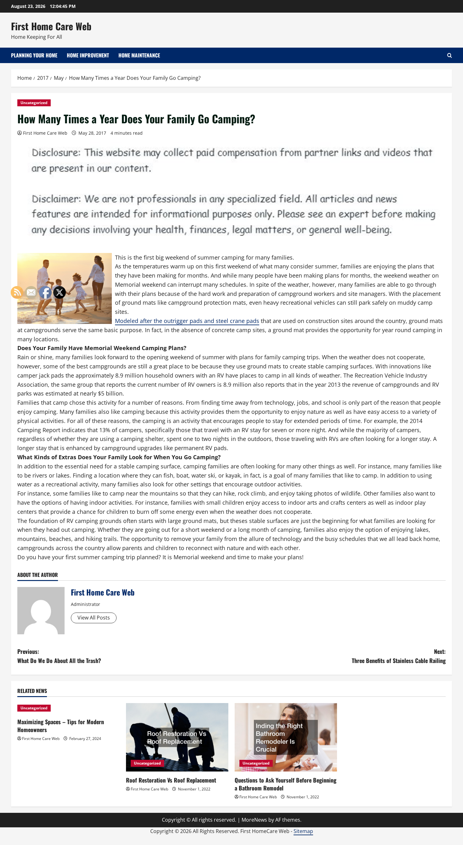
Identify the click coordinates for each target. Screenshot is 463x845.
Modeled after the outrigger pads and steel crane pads (187, 321)
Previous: (59, 656)
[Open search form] (449, 55)
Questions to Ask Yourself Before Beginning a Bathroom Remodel (285, 784)
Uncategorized (34, 102)
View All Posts (93, 617)
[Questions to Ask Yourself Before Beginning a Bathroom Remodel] (286, 737)
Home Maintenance (139, 55)
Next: (399, 656)
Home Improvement (88, 55)
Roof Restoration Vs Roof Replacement (171, 780)
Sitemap (303, 831)
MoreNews (254, 819)
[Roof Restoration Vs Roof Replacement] (177, 737)
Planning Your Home (34, 55)
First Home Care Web (51, 26)
